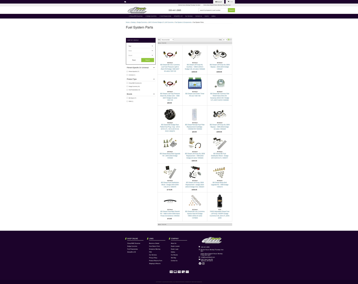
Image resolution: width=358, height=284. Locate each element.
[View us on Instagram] (203, 264)
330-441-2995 (205, 247)
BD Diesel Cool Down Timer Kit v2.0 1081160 (194, 94)
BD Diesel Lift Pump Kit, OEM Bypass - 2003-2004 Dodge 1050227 (220, 67)
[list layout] (231, 39)
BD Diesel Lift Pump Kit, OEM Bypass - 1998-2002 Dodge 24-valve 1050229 (220, 127)
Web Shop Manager (197, 282)
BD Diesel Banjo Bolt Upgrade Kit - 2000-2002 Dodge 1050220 (170, 155)
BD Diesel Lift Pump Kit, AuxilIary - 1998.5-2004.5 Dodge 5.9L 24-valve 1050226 (195, 67)
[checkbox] (127, 71)
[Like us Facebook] (200, 264)
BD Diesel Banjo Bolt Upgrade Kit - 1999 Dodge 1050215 (219, 184)
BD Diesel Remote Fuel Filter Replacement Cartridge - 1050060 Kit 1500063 (195, 127)
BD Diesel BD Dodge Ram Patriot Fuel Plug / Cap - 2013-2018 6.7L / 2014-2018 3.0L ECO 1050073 (170, 128)
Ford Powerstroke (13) (134, 90)
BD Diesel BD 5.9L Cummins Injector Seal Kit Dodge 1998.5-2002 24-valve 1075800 (195, 214)
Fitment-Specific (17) (134, 71)
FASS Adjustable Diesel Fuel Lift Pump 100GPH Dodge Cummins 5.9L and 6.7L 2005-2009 (220, 214)
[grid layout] (228, 39)
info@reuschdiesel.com (208, 257)
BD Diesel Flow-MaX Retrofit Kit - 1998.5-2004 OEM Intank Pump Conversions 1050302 (170, 213)
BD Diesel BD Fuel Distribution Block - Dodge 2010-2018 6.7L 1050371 (219, 155)
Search (147, 60)
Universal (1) (132, 75)
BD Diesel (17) (132, 98)
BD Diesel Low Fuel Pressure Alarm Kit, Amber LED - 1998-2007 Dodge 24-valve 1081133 (170, 96)
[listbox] (141, 46)
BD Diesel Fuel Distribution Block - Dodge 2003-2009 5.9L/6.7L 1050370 (170, 184)
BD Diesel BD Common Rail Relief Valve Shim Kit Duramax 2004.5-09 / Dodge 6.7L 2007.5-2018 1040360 (219, 96)
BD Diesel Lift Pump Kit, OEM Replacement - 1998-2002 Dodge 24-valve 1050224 (195, 155)
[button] (217, 10)
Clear (134, 60)
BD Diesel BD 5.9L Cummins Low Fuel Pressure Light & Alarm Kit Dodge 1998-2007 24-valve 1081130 (170, 68)
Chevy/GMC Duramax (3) (135, 83)
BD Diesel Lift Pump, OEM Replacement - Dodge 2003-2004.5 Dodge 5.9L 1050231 (194, 184)
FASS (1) (131, 101)
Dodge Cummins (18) (134, 86)
